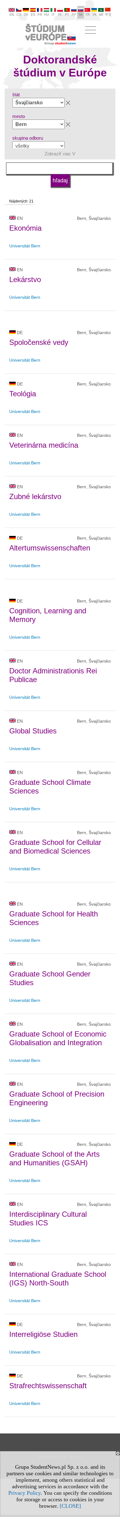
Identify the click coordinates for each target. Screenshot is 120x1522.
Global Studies (33, 731)
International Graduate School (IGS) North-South (57, 1278)
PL (60, 14)
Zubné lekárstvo (35, 496)
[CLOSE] (70, 1506)
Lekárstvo (25, 279)
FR (40, 14)
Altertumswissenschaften (49, 548)
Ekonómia (25, 228)
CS (19, 14)
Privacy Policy (24, 1493)
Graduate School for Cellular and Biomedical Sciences (55, 846)
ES (33, 14)
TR (87, 14)
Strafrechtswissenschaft (48, 1385)
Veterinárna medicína (43, 445)
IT (53, 14)
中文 (108, 14)
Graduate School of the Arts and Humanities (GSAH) (54, 1158)
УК (94, 14)
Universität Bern (24, 245)
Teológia (22, 393)
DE (26, 14)
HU (46, 14)
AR (101, 14)
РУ (74, 14)
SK (80, 14)
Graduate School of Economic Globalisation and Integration (57, 1038)
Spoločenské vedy (38, 342)
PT (67, 14)
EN (12, 14)
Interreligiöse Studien (43, 1334)
